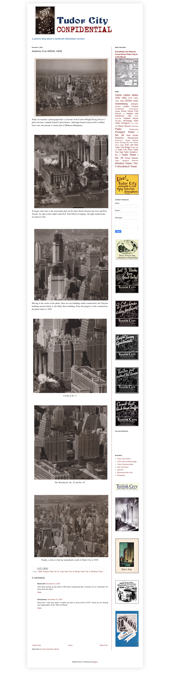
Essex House (127, 111)
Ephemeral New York (125, 472)
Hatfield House (131, 118)
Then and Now (131, 145)
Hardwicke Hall (123, 116)
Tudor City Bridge (122, 147)
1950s (117, 98)
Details (117, 111)
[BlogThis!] (40, 568)
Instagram (125, 123)
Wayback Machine (130, 161)
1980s (136, 98)
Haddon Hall (132, 113)
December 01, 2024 (52, 584)
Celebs (126, 106)
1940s (134, 95)
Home (70, 645)
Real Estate (132, 135)
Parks (118, 129)
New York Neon (122, 467)
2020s (135, 101)
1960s (124, 98)
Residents (119, 138)
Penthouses (134, 129)
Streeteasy (121, 475)
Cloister (134, 106)
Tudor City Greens (124, 459)
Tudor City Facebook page (127, 461)
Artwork (118, 106)
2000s (122, 101)
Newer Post (36, 645)
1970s (130, 98)
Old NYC (120, 470)
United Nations (131, 158)
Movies (127, 126)
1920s (40, 571)
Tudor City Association (125, 464)
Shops (127, 140)
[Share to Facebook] (45, 568)
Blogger (95, 662)
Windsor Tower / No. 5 (82, 571)
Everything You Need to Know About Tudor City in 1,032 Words (126, 54)
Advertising (121, 103)
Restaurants (133, 138)
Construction (133, 109)
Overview (134, 126)
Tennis (135, 142)
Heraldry (118, 121)
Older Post (104, 645)
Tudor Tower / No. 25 (67, 571)
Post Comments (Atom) (50, 649)
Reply (39, 592)
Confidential (119, 109)
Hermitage (127, 121)
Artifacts (134, 104)
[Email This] (38, 568)
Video (117, 161)
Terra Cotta (119, 145)
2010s (128, 100)
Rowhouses (119, 140)
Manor (121, 126)
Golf (124, 113)
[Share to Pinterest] (47, 568)
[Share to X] (42, 568)
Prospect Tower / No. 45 (51, 571)
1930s (126, 95)
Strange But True (126, 142)
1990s (117, 101)
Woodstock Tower (97, 571)
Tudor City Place (125, 150)
